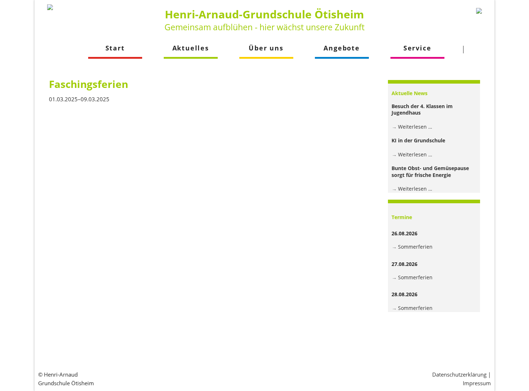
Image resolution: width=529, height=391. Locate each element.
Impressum (477, 383)
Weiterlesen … (415, 126)
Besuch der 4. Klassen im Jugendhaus (422, 109)
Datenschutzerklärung (459, 374)
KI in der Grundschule (418, 140)
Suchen (477, 49)
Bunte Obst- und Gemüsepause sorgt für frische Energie (430, 171)
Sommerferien (415, 246)
